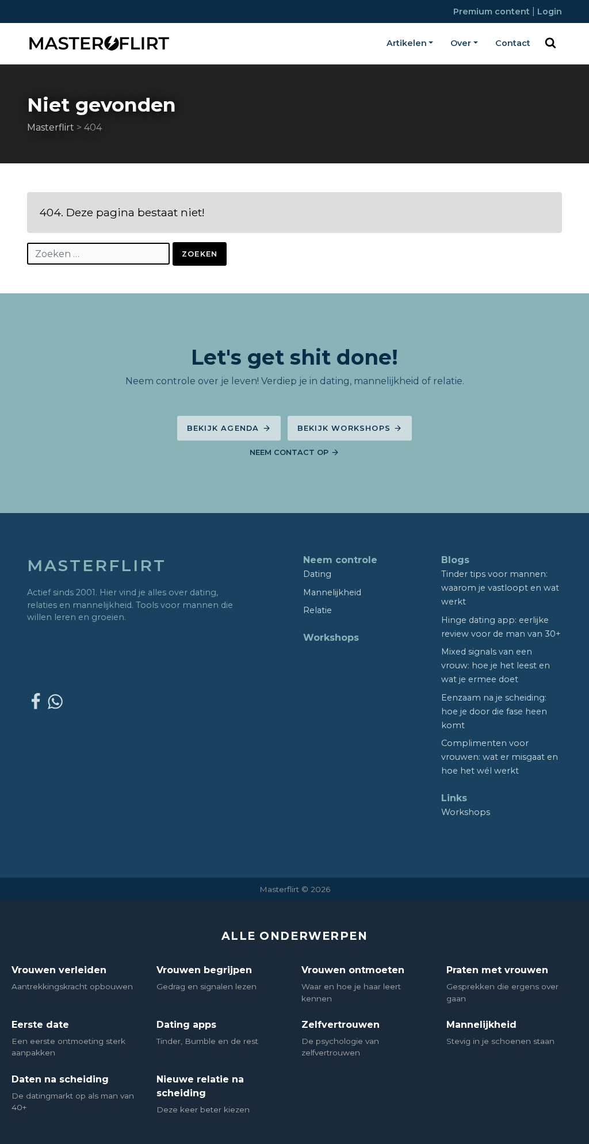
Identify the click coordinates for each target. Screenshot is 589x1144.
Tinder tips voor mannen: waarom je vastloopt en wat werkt (500, 588)
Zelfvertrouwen (340, 1024)
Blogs (455, 559)
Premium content (492, 11)
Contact (512, 43)
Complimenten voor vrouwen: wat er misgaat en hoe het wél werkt (499, 757)
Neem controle (340, 559)
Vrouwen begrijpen (204, 970)
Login (549, 11)
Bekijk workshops (345, 428)
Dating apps (186, 1024)
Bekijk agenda (224, 428)
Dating (317, 574)
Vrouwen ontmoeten (352, 970)
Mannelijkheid (332, 592)
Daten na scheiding (60, 1079)
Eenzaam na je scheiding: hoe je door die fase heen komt (494, 711)
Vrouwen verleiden (59, 970)
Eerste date (40, 1024)
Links (454, 798)
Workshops (331, 637)
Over (460, 43)
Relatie (317, 610)
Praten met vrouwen (497, 970)
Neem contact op (290, 452)
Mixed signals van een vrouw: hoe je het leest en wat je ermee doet (495, 665)
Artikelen (407, 43)
